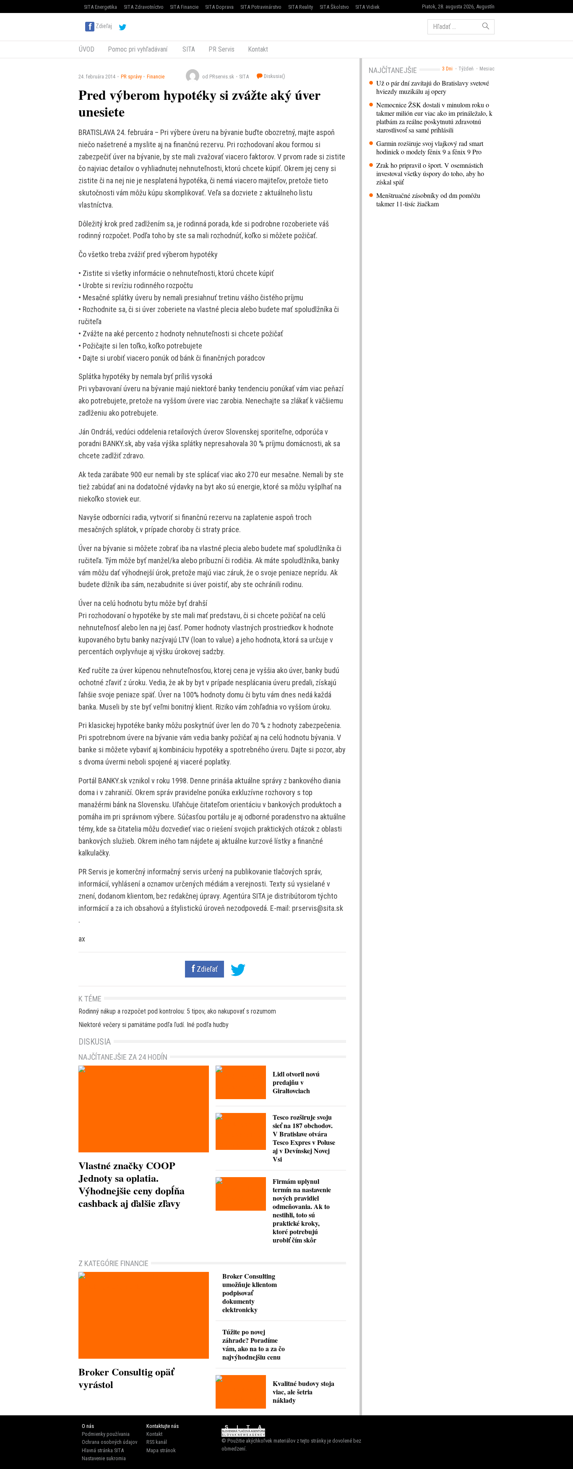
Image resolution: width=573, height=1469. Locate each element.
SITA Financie (184, 7)
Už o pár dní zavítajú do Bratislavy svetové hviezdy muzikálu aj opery (432, 87)
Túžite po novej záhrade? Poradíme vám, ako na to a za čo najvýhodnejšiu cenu (253, 1344)
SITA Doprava (219, 7)
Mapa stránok (161, 1450)
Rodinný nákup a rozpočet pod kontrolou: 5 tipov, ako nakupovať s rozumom (177, 1011)
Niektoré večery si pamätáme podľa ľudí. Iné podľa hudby (153, 1025)
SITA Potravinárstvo (260, 7)
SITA (188, 49)
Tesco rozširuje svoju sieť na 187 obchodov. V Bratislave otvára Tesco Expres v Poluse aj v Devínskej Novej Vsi (304, 1138)
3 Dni (447, 69)
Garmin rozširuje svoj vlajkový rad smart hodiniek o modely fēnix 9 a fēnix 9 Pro (429, 147)
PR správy (131, 76)
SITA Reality (300, 7)
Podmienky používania (106, 1434)
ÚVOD (86, 49)
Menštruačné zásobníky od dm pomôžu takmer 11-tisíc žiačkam (428, 199)
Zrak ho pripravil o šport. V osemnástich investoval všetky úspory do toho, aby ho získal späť (430, 173)
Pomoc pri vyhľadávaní (137, 49)
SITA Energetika (100, 7)
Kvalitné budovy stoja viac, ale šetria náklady (303, 1391)
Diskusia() (274, 76)
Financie (155, 76)
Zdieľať (206, 969)
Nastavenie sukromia (104, 1458)
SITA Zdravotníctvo (144, 7)
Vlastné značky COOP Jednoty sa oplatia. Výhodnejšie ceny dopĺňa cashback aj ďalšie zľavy (131, 1184)
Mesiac (487, 69)
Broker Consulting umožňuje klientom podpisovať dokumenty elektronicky (249, 1292)
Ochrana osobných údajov (109, 1442)
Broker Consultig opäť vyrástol (126, 1377)
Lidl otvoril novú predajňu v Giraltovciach (296, 1082)
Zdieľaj (104, 26)
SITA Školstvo (334, 7)
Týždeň (466, 69)
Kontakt (258, 49)
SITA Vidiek (367, 7)
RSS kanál (156, 1442)
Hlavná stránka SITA (103, 1450)
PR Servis (221, 49)
